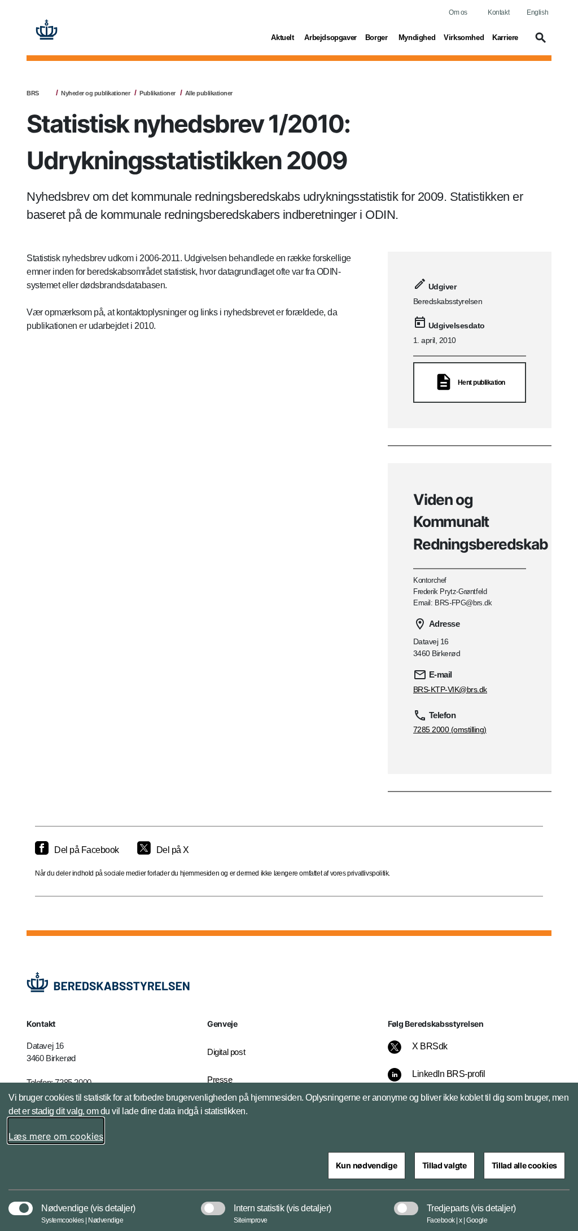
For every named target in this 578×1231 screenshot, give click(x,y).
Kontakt (498, 12)
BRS (33, 93)
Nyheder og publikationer (95, 93)
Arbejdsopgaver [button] (330, 37)
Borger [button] (377, 37)
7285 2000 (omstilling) (450, 729)
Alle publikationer (209, 93)
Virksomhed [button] (464, 37)
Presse (220, 1079)
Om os (458, 12)
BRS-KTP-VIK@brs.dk (450, 689)
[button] (539, 42)
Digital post (226, 1052)
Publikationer (157, 93)
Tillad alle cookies (524, 1165)
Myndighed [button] (417, 37)
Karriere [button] (505, 37)
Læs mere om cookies (55, 1136)
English (537, 12)
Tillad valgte (444, 1165)
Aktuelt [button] (283, 37)
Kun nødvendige (366, 1165)
